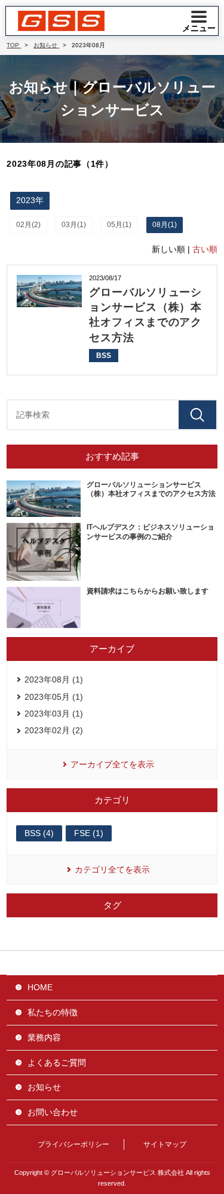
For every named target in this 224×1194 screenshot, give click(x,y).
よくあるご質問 (56, 1062)
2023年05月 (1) (53, 697)
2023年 (30, 200)
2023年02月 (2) (53, 730)
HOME (40, 987)
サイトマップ (164, 1144)
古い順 (204, 249)
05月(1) (119, 225)
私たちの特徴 (52, 1012)
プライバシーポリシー (73, 1144)
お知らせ (44, 1087)
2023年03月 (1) (53, 713)
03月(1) (74, 225)
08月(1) (164, 225)
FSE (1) (88, 833)
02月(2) (28, 225)
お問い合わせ (52, 1112)
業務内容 (44, 1037)
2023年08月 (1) (53, 679)
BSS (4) (39, 833)
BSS (103, 355)
